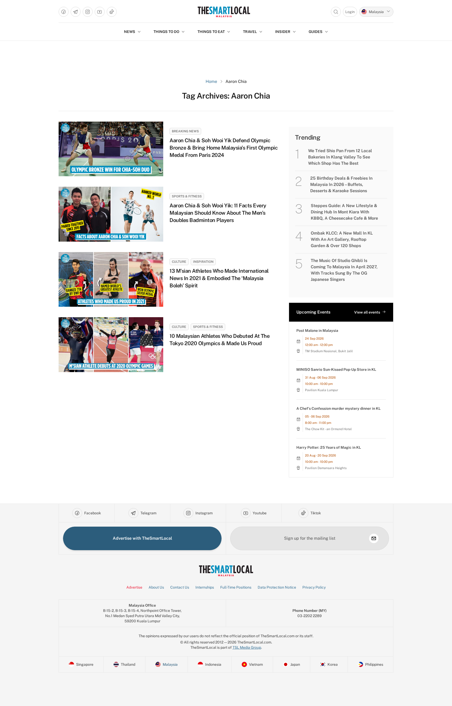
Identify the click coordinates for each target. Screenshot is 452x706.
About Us (156, 587)
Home (211, 81)
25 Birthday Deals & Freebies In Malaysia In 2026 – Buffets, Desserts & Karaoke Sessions (341, 184)
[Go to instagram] (88, 12)
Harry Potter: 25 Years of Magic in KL (328, 447)
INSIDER (282, 32)
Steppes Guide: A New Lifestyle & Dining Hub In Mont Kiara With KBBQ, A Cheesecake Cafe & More (344, 212)
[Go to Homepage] (223, 11)
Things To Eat (211, 32)
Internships (204, 587)
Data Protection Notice (277, 587)
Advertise (134, 587)
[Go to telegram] (76, 12)
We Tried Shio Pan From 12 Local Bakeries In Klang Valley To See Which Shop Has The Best (340, 157)
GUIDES (316, 32)
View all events (367, 312)
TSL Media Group (247, 647)
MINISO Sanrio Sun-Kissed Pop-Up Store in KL (336, 369)
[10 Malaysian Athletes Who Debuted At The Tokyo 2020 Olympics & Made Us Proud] (111, 344)
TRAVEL (250, 32)
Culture (179, 262)
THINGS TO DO (166, 32)
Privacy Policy (314, 587)
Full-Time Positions (235, 587)
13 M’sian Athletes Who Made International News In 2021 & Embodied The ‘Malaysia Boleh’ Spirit (219, 278)
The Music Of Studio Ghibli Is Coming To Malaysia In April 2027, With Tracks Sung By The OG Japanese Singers (344, 270)
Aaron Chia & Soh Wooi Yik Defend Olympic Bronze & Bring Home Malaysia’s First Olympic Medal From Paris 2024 (224, 147)
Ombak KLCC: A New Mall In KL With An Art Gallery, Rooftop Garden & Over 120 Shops (342, 239)
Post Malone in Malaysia (317, 330)
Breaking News (185, 131)
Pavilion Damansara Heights (326, 468)
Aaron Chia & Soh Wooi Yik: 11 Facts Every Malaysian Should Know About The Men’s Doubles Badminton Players (218, 212)
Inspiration (203, 262)
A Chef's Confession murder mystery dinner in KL (338, 408)
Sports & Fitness (187, 196)
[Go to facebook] (64, 12)
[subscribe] (373, 538)
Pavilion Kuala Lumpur (321, 390)
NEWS (129, 32)
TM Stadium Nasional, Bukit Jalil (329, 351)
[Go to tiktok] (112, 12)
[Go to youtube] (100, 12)
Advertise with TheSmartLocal (142, 538)
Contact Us (179, 587)
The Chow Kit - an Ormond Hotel (328, 429)
